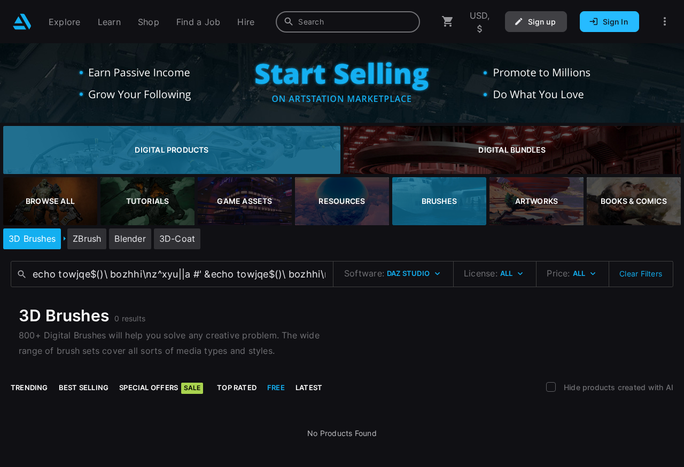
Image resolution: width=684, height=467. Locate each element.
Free (276, 387)
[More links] (664, 22)
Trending (29, 387)
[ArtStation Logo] (22, 21)
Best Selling (84, 387)
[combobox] (348, 22)
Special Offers (159, 387)
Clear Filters (640, 273)
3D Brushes (32, 238)
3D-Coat (177, 238)
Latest (309, 387)
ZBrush (87, 238)
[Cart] (447, 22)
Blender (129, 238)
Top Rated (236, 387)
